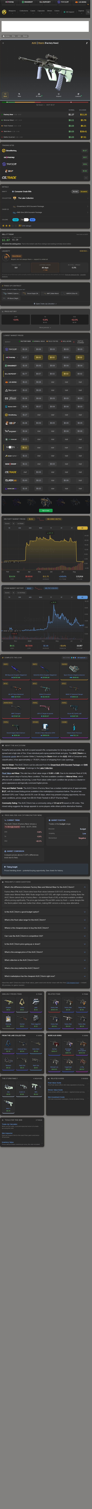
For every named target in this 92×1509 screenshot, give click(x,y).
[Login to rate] (3, 225)
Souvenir (84, 191)
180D (40, 528)
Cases (32, 11)
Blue (32, 220)
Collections (24, 11)
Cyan (15, 220)
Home (7, 36)
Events (7, 523)
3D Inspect (70, 12)
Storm (25, 36)
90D (30, 528)
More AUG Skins (54, 1035)
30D (19, 528)
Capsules (41, 11)
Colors (57, 11)
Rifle (13, 36)
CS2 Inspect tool (72, 983)
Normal (75, 191)
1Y (51, 528)
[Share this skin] (3, 43)
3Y (61, 528)
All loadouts (82, 657)
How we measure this (72, 274)
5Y (72, 528)
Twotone (24, 220)
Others (49, 11)
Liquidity (44, 251)
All (82, 528)
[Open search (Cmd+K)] (88, 12)
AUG (19, 36)
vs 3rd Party (21, 593)
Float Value (6, 773)
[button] (7, 102)
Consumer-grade (9, 756)
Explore (81, 11)
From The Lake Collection (13, 1035)
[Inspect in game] (87, 43)
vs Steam (20, 523)
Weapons (12, 11)
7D (9, 528)
